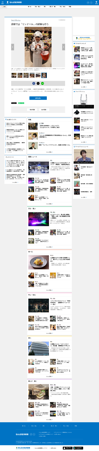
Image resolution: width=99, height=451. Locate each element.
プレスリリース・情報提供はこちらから (63, 432)
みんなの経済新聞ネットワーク (23, 448)
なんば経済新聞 (14, 2)
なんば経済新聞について (45, 432)
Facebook (88, 2)
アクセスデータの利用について (46, 434)
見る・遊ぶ (37, 6)
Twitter (91, 2)
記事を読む (38, 98)
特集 (70, 6)
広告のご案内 (43, 436)
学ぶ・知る (62, 6)
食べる (29, 6)
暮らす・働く (53, 6)
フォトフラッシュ (15, 20)
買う (45, 6)
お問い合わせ (58, 434)
